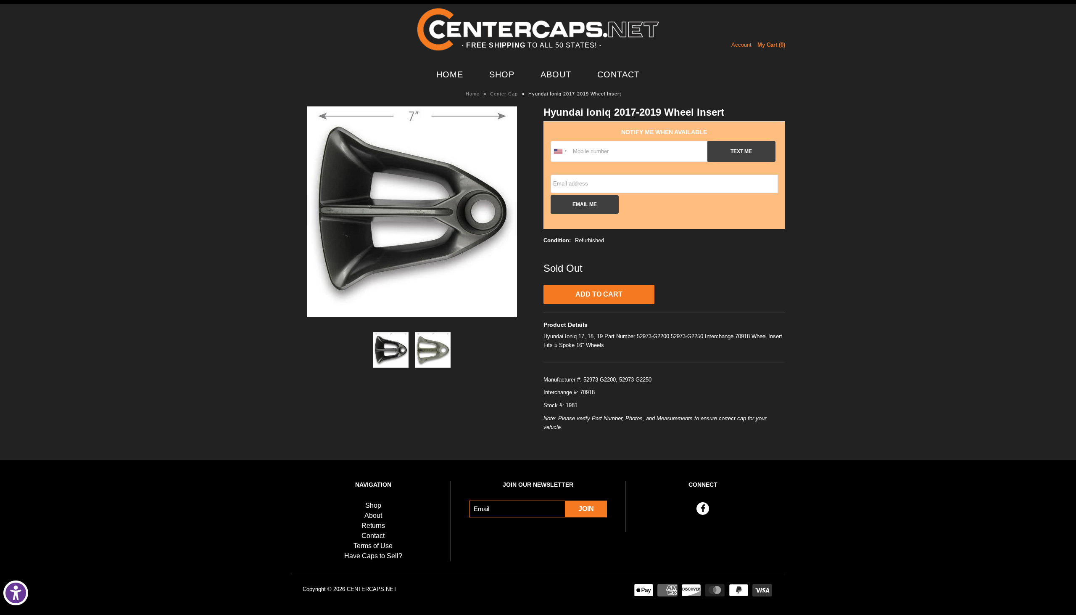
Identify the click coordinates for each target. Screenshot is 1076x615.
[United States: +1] (560, 151)
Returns (373, 525)
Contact (618, 74)
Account (741, 45)
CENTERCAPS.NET (372, 589)
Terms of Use (373, 545)
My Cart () (771, 45)
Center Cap (504, 93)
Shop (501, 74)
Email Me (584, 204)
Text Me (741, 151)
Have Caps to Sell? (373, 555)
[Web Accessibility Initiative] (16, 593)
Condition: (557, 240)
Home (449, 74)
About (556, 74)
